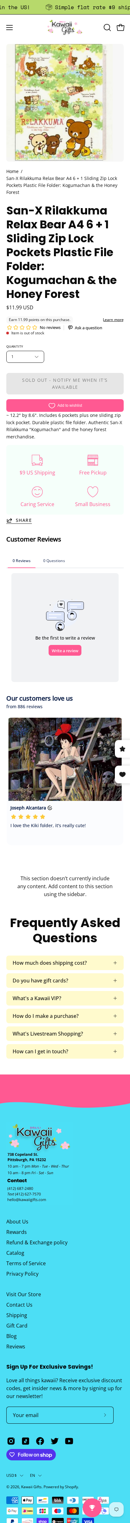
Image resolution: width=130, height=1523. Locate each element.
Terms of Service (26, 1263)
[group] (65, 7)
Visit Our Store (23, 1294)
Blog (11, 1336)
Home (12, 171)
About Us (17, 1221)
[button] (106, 27)
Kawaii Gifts (31, 1486)
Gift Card (16, 1325)
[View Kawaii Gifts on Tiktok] (25, 1441)
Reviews (15, 1346)
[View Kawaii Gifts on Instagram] (11, 1441)
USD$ (11, 1475)
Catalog (15, 1252)
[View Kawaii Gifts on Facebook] (40, 1441)
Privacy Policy (22, 1273)
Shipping (16, 1315)
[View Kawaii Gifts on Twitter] (54, 1441)
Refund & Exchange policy (37, 1242)
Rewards (16, 1232)
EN (32, 1475)
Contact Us (19, 1304)
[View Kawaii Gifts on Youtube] (69, 1441)
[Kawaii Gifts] (65, 27)
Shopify (71, 1486)
